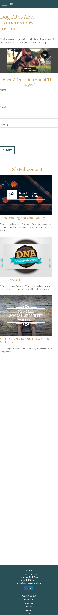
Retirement (29, 599)
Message (4, 124)
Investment (29, 602)
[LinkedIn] (31, 588)
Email (3, 107)
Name (3, 89)
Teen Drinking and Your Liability (22, 218)
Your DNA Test (10, 280)
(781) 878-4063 (32, 574)
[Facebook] (26, 588)
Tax (29, 613)
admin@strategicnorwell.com (29, 583)
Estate (29, 606)
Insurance (29, 610)
